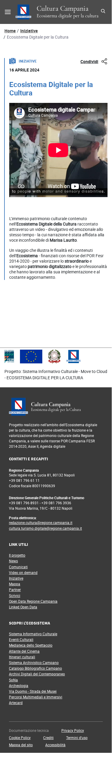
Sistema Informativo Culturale (33, 633)
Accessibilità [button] (55, 744)
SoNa (13, 679)
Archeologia (18, 685)
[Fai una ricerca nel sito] (104, 12)
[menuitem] (33, 730)
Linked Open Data (23, 606)
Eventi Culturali (21, 639)
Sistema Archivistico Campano (34, 662)
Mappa (14, 583)
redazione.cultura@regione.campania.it (40, 522)
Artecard (16, 702)
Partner (15, 589)
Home (10, 30)
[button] (72, 730)
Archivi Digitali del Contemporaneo (37, 673)
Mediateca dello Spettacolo (30, 645)
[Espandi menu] (8, 12)
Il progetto (17, 555)
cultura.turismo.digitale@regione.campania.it (45, 528)
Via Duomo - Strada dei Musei (33, 691)
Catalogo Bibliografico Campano (35, 668)
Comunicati (18, 566)
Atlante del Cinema (24, 651)
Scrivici (14, 595)
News (13, 560)
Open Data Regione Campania (33, 601)
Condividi (89, 61)
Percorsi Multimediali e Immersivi (35, 696)
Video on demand (23, 572)
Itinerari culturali (22, 656)
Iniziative (29, 30)
